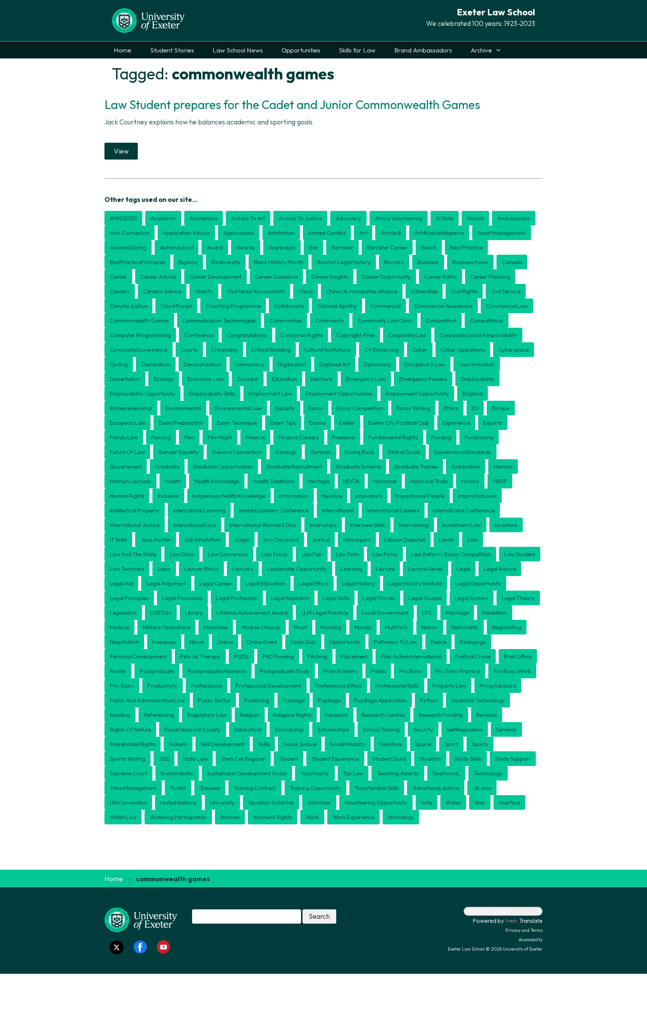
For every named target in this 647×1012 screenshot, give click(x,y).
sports (480, 744)
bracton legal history (344, 262)
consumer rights (301, 335)
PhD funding (278, 656)
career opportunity (386, 276)
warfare (509, 802)
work (312, 817)
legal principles (129, 598)
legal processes (182, 598)
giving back (359, 451)
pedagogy (473, 641)
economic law (205, 378)
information (294, 495)
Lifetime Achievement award (252, 612)
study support (513, 758)
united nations (178, 802)
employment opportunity (417, 393)
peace (438, 641)
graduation (465, 466)
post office (518, 656)
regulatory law (207, 714)
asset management (501, 232)
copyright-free (355, 335)
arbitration (281, 232)
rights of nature (130, 729)
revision (486, 714)
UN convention (128, 802)
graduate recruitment (294, 466)
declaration (155, 364)
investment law (461, 524)
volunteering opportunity (375, 802)
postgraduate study (285, 671)
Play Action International (411, 656)
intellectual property (135, 510)
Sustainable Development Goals (247, 773)
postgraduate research (217, 671)
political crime (472, 656)
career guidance (276, 276)
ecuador (247, 378)
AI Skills (444, 218)
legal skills (336, 598)
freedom (343, 437)
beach (429, 247)
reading (120, 714)
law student (519, 554)
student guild (389, 758)
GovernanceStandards (462, 451)
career (118, 276)
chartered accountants (256, 291)
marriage (457, 612)
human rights (127, 495)
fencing (161, 437)
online (225, 641)
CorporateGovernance (138, 349)
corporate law (407, 335)
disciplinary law (424, 364)
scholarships (333, 729)
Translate (531, 920)
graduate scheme (358, 466)
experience (456, 422)
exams (317, 422)
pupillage (329, 700)
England (472, 393)
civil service (505, 291)
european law (127, 422)
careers (120, 291)
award (215, 247)
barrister (342, 247)
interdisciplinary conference (274, 510)
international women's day (263, 524)
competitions (486, 320)
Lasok (446, 539)
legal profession (237, 598)
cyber (419, 349)
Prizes (378, 671)
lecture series (425, 568)
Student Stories (172, 50)
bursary (394, 262)
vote (426, 802)
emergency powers (423, 378)
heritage (318, 481)
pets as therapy (200, 656)
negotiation (124, 641)
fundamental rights (393, 437)
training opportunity (315, 787)
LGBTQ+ (160, 612)
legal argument (166, 583)
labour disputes (404, 539)
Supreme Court (128, 773)
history (470, 481)
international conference (464, 510)
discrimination (477, 364)
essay (316, 408)
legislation (123, 612)
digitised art (334, 364)
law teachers (127, 568)
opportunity (344, 641)
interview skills (367, 524)
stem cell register (243, 758)
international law (194, 524)
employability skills (212, 393)
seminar (506, 729)
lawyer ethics (201, 568)
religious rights (292, 714)
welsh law (123, 817)
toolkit (178, 787)
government (126, 466)
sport (451, 744)
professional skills (397, 685)
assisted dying (128, 247)
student (288, 758)
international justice (135, 524)
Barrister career (387, 247)
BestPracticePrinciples (137, 262)
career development (215, 276)
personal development (138, 656)
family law (124, 437)
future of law (127, 451)
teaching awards (398, 773)
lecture (385, 568)
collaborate (289, 305)
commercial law (507, 305)
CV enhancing (381, 349)
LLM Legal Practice (324, 612)
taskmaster (314, 773)
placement (354, 656)
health (173, 481)
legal (463, 568)
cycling (119, 364)
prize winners (340, 671)
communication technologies (219, 320)
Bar (313, 247)
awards (245, 247)
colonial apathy (337, 305)
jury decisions (281, 539)
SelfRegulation (465, 729)
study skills (468, 758)
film (189, 437)
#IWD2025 (123, 218)
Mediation (494, 612)
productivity (162, 685)
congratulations (247, 335)
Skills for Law (357, 50)
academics (203, 218)
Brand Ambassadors (423, 50)
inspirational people (420, 495)
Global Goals (404, 451)
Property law (449, 685)
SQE (164, 758)
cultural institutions (327, 349)
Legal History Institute (415, 583)
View (121, 151)
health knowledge (216, 481)
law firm (347, 554)
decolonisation (202, 364)
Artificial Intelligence (439, 232)
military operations (166, 627)
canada (512, 262)
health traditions (273, 481)
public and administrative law (147, 700)
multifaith (396, 627)
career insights (329, 276)
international (337, 510)
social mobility (347, 744)
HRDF (500, 481)
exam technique (237, 422)
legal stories (379, 598)
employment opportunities (338, 393)
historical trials (429, 481)
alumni (475, 218)
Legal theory (518, 598)
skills (264, 744)
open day (303, 641)
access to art (248, 218)
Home (122, 50)
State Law (195, 758)
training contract (255, 787)
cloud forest (176, 305)
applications (238, 232)
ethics (451, 408)
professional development (268, 685)
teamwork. (446, 773)
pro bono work (512, 671)
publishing (256, 700)
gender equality (178, 451)
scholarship (289, 729)
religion (249, 714)
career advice (158, 276)
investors (506, 524)
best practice (466, 247)
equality (285, 408)
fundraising (479, 437)
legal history (358, 583)
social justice (299, 744)
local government (385, 612)
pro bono (410, 671)
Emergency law (366, 378)
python (429, 700)
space (423, 744)
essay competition (360, 408)
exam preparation (181, 422)
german (320, 451)
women (230, 817)
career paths (440, 276)
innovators (368, 495)
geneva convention (236, 451)
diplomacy (377, 364)
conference (198, 335)
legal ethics (313, 583)
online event (261, 641)
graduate (167, 466)
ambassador (513, 218)
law (472, 539)
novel (196, 641)
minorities (216, 627)
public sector (214, 700)
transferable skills (377, 787)
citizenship (424, 291)
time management (133, 787)
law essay (274, 554)
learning (351, 568)
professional (206, 685)
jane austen (155, 539)
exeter (347, 422)
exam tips (283, 422)
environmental (183, 408)
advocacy (348, 218)
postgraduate (157, 671)
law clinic (182, 554)
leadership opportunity (297, 568)
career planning (490, 276)
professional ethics (338, 685)
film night (220, 437)
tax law (353, 773)
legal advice (500, 568)
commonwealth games (139, 320)
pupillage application (380, 700)
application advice (186, 232)
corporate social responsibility (478, 335)
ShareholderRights (132, 744)
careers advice (162, 291)
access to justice (300, 218)
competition (441, 320)
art (363, 232)
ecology (164, 378)
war (479, 802)
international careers (393, 510)
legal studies (424, 598)
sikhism (178, 744)
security (423, 729)
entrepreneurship (131, 408)
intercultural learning (199, 510)
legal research (290, 598)
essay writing (413, 408)
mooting (331, 627)
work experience (353, 817)
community (329, 320)
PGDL (241, 656)
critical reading (271, 349)
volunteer (319, 802)
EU (475, 408)
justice (320, 539)
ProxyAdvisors (498, 685)
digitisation (292, 364)
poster (118, 671)
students (430, 758)
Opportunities (301, 50)
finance (255, 437)
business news (470, 262)
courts (189, 349)
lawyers (242, 568)
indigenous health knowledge (228, 495)
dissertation (125, 378)
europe (501, 408)
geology (286, 451)
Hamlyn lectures (130, 481)
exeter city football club (398, 422)
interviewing (414, 524)
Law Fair (311, 554)
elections (321, 378)
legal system (471, 598)
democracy (249, 364)
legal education (265, 583)
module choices (260, 627)
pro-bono (122, 685)
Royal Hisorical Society (192, 729)
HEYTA (351, 481)
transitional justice (435, 787)
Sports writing (127, 758)
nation (430, 627)
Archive (481, 50)
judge (241, 539)
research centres (383, 714)
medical (119, 627)
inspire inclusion (477, 495)
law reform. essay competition (451, 554)
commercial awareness (443, 305)
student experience (335, 758)
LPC (427, 612)
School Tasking (381, 729)
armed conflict (327, 232)
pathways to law (395, 641)
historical (385, 481)
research (336, 714)
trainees (210, 787)
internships (323, 524)
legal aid (121, 583)
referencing (159, 714)
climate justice (128, 305)
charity (204, 291)
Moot (300, 627)
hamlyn (503, 466)
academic (163, 218)
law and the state (133, 554)
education (284, 378)
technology (488, 773)
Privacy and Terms (524, 930)
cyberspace (513, 349)
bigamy (188, 262)
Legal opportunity (478, 583)
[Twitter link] (117, 947)
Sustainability (177, 773)
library (194, 612)
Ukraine (482, 787)
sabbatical (247, 729)
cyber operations (463, 349)
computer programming (140, 335)
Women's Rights (272, 817)
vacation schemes (271, 802)
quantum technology (478, 700)
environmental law (238, 408)
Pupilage (293, 700)
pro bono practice (457, 671)
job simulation (202, 539)
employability (477, 378)
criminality (224, 349)
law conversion (228, 554)
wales (453, 802)
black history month (278, 262)
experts (492, 422)
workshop (401, 817)
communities (285, 320)
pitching (317, 656)
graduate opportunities (223, 466)
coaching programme (233, 305)
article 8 (390, 232)
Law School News (238, 50)
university (222, 802)
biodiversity (225, 262)
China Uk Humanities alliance (361, 291)
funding (441, 437)
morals (363, 627)
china (305, 291)
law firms (385, 554)
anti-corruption (129, 232)
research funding (441, 714)
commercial (385, 305)
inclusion (168, 495)
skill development (222, 744)
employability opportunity (142, 393)
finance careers (299, 437)
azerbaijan (281, 247)
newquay (164, 641)
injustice (332, 495)
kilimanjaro (357, 539)
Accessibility (531, 939)
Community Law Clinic (385, 320)
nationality (465, 627)
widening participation (178, 817)
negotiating (506, 627)
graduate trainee (416, 466)
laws (164, 568)
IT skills (118, 539)
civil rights (464, 291)
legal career (216, 583)
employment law (270, 393)
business (428, 262)
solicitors (390, 744)
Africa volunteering (398, 218)
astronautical (176, 247)
